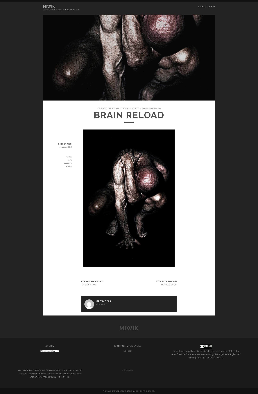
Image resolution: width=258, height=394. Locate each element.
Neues (201, 7)
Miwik (49, 6)
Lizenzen (127, 351)
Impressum (127, 370)
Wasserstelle (89, 285)
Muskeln (68, 163)
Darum (211, 7)
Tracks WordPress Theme (117, 391)
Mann (69, 160)
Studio (69, 166)
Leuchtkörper (169, 285)
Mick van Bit (131, 108)
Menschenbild (151, 108)
